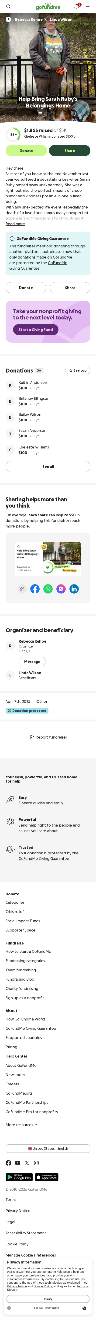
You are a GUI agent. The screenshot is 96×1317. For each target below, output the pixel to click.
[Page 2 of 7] (44, 113)
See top (80, 370)
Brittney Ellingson (34, 398)
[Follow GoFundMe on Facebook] (8, 1163)
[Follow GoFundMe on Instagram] (36, 1163)
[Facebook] (35, 589)
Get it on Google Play (19, 1177)
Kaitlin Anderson (33, 382)
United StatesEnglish (50, 1148)
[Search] (8, 6)
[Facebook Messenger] (61, 589)
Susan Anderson (32, 430)
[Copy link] (22, 589)
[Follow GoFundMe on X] (27, 1163)
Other (41, 701)
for (43, 19)
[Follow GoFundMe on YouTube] (17, 1163)
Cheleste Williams (34, 447)
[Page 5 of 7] (54, 113)
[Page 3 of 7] (48, 113)
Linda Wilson (30, 673)
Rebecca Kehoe (32, 641)
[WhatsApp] (48, 589)
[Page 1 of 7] (40, 113)
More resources (19, 1125)
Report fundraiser (51, 737)
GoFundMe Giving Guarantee (44, 858)
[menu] (87, 6)
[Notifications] (76, 6)
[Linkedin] (74, 589)
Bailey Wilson (30, 414)
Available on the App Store (46, 1177)
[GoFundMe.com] (48, 6)
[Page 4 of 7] (51, 113)
